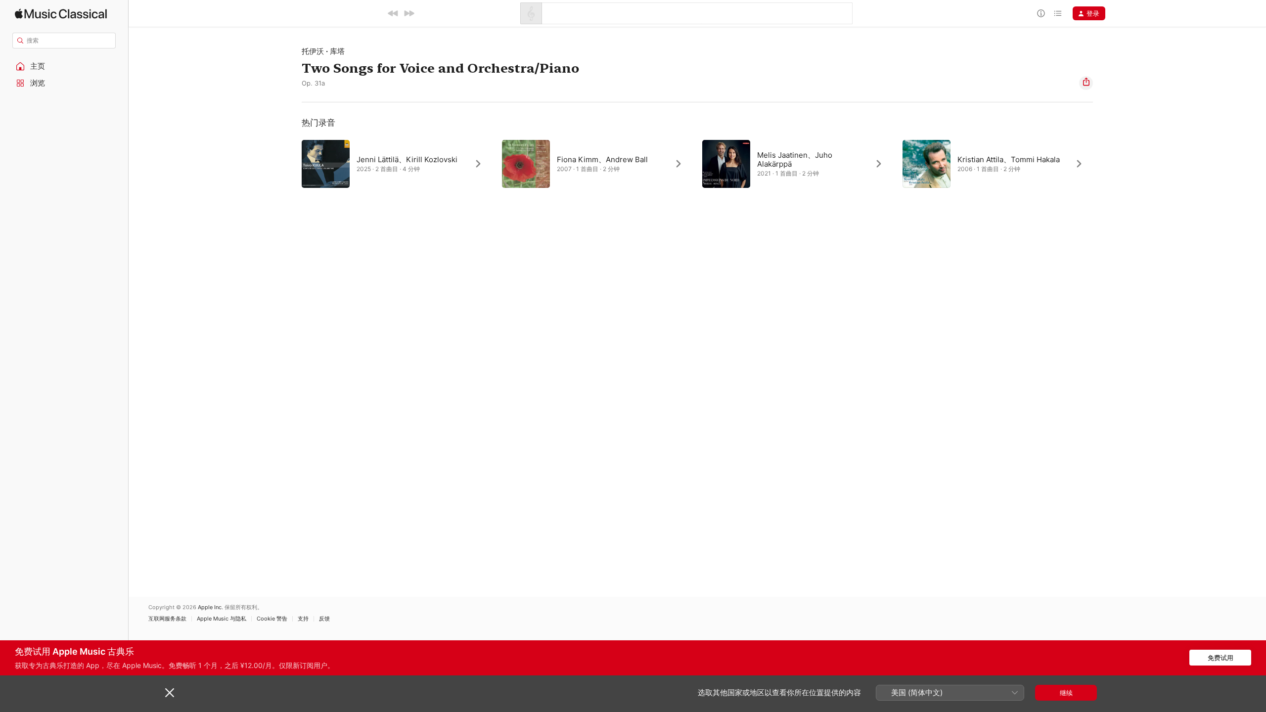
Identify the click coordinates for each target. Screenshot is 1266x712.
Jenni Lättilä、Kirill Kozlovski (407, 159)
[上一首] (393, 13)
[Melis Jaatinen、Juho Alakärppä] (797, 163)
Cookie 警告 (272, 619)
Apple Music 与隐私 (221, 619)
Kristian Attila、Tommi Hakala (1008, 159)
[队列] (1058, 13)
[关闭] (169, 692)
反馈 (324, 619)
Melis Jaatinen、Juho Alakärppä (794, 159)
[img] (61, 13)
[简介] (1041, 13)
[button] (64, 66)
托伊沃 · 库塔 (323, 51)
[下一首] (409, 13)
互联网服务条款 (167, 619)
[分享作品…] (1086, 83)
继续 (1066, 693)
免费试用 (1220, 658)
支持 (303, 619)
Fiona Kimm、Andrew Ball (602, 159)
